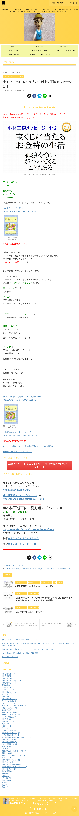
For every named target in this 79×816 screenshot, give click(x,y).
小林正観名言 (15, 569)
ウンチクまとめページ (10, 657)
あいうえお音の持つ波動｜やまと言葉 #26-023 (20, 653)
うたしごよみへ (14, 50)
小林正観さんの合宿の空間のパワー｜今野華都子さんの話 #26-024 (27, 649)
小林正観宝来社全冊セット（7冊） (18, 432)
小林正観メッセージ (11, 565)
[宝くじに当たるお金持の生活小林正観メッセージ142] (39, 96)
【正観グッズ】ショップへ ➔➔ (65, 50)
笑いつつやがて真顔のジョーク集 (30, 569)
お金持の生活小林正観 (63, 569)
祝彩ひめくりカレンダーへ (39, 50)
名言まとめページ (65, 46)
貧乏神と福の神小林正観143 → (17, 451)
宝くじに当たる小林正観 (48, 569)
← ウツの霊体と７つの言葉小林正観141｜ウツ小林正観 (28, 446)
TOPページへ (14, 46)
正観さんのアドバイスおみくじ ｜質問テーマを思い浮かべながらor (39, 465)
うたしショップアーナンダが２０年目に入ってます (20, 640)
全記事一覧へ (39, 46)
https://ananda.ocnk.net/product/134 (20, 435)
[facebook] (34, 96)
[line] (45, 96)
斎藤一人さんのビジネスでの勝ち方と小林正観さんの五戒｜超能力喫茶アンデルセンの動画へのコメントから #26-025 (39, 644)
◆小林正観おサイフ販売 (16, 495)
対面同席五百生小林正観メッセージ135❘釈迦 (34, 586)
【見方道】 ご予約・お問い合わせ (39, 54)
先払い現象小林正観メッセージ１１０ (30, 612)
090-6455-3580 (40, 809)
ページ (33, 495)
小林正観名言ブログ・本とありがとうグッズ (32, 803)
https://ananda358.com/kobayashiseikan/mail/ (28, 529)
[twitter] (29, 96)
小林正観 (20, 565)
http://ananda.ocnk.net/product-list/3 (23, 498)
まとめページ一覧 (14, 54)
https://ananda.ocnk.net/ (16, 489)
